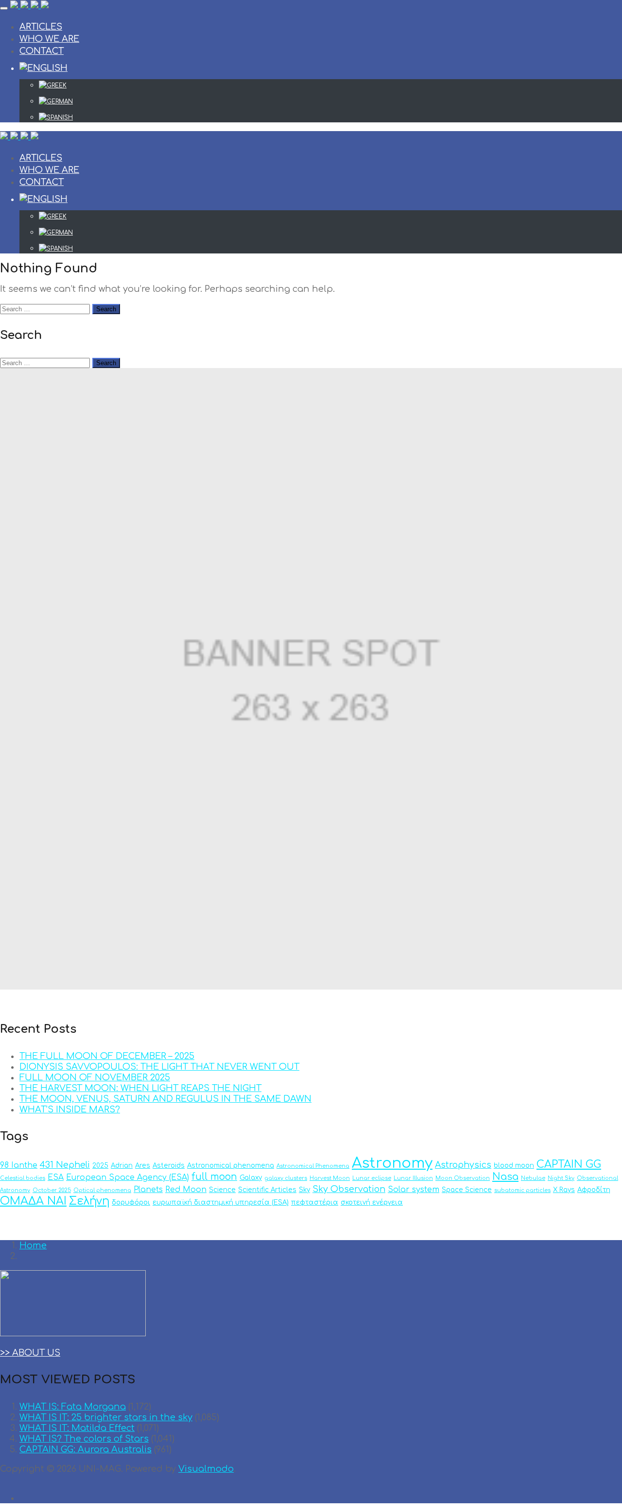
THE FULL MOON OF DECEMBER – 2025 (106, 1056)
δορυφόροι (131, 1202)
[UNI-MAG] (29, 5)
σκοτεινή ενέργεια (372, 1202)
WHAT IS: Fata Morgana (72, 1406)
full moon (214, 1177)
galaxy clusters (285, 1178)
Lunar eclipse (371, 1178)
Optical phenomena (102, 1190)
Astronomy (392, 1163)
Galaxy (251, 1177)
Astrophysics (463, 1165)
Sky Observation (348, 1189)
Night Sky (561, 1178)
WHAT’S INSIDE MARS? (69, 1109)
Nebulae (533, 1178)
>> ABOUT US (30, 1353)
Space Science (467, 1189)
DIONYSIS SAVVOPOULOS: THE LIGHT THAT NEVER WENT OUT (159, 1067)
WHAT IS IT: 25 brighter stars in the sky (105, 1417)
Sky (304, 1189)
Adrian (122, 1165)
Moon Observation (462, 1178)
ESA (56, 1177)
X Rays (564, 1189)
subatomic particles (522, 1190)
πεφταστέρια (314, 1202)
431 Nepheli (65, 1165)
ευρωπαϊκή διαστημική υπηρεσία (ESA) (221, 1202)
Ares (142, 1165)
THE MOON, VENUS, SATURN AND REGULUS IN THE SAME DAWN (165, 1099)
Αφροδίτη (593, 1189)
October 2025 (52, 1190)
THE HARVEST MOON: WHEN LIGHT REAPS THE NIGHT (140, 1088)
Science (222, 1189)
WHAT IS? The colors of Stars (84, 1439)
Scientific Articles (267, 1189)
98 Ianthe (18, 1165)
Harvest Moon (330, 1178)
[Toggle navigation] (4, 8)
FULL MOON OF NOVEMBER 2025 (94, 1077)
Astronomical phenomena (230, 1165)
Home (33, 1245)
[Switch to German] (330, 101)
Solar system (413, 1189)
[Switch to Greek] (330, 85)
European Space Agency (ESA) (127, 1177)
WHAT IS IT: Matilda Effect (77, 1428)
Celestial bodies (22, 1178)
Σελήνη (89, 1201)
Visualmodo (206, 1469)
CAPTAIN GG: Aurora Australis (85, 1449)
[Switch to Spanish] (330, 117)
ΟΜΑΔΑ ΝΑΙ (33, 1201)
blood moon (514, 1165)
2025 (100, 1165)
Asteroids (169, 1165)
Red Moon (186, 1189)
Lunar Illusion (413, 1178)
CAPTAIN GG (568, 1164)
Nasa (505, 1176)
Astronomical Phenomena (312, 1166)
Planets (148, 1189)
